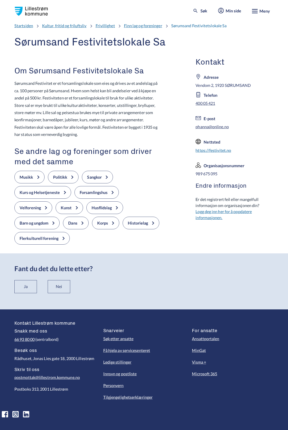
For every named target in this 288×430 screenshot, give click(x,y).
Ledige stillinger (117, 362)
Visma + (199, 362)
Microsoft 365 (204, 373)
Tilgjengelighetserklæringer (128, 397)
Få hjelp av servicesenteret (126, 350)
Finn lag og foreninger (143, 25)
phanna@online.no (212, 126)
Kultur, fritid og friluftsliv (64, 25)
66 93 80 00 (24, 339)
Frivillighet (105, 25)
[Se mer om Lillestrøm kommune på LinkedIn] (26, 414)
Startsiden (23, 25)
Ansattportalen (205, 338)
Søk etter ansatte (118, 338)
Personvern (113, 385)
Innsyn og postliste (120, 373)
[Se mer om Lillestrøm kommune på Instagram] (15, 414)
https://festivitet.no (213, 150)
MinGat (199, 350)
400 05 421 (205, 103)
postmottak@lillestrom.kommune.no (47, 377)
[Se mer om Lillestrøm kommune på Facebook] (5, 414)
